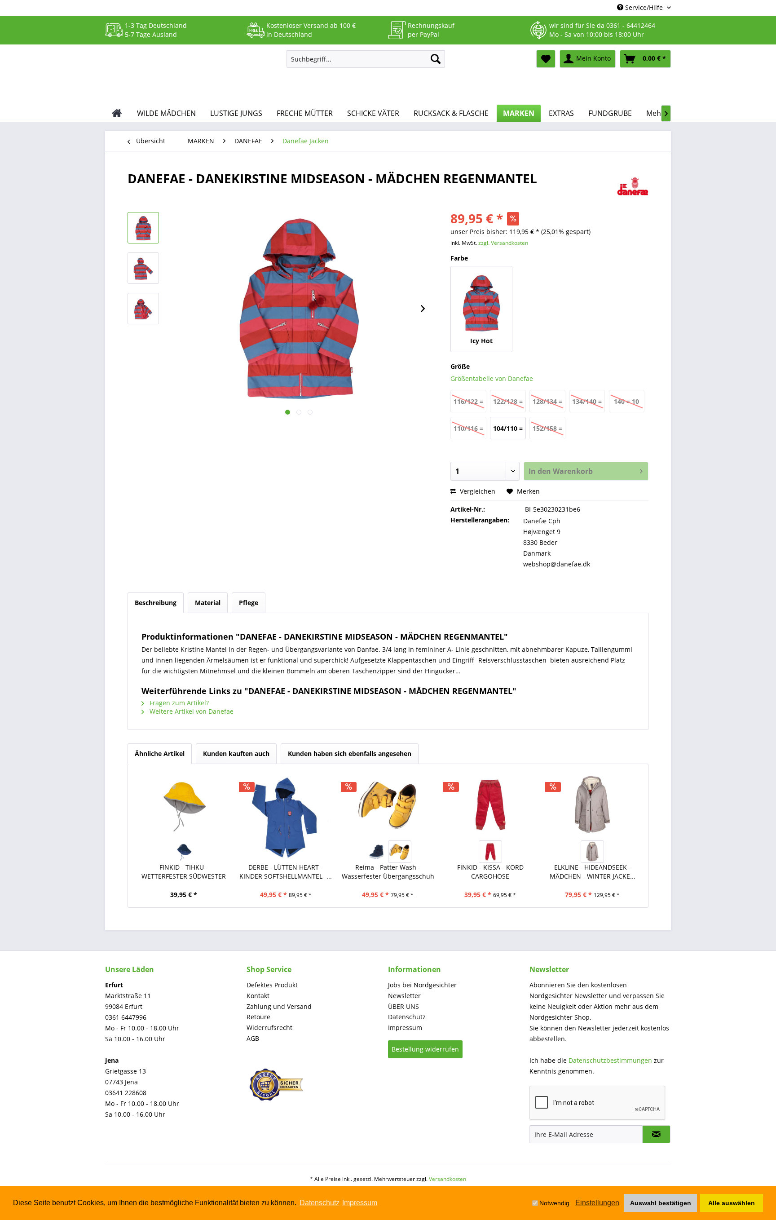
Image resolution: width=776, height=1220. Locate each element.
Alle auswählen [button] (731, 1203)
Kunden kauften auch (236, 753)
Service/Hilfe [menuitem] (644, 7)
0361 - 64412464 (630, 25)
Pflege (248, 602)
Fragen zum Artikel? (178, 702)
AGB (253, 1038)
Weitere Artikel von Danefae (191, 711)
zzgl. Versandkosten (503, 243)
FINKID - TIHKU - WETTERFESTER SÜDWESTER (183, 871)
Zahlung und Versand (279, 1006)
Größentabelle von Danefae (491, 378)
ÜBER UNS (403, 1006)
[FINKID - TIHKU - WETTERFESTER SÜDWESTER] (183, 804)
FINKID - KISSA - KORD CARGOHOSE (490, 871)
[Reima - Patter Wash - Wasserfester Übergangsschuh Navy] (376, 851)
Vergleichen (476, 491)
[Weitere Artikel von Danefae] (632, 187)
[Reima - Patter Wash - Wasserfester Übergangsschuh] (388, 804)
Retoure (258, 1016)
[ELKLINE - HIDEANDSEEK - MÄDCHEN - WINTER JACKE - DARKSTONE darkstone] (592, 851)
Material (207, 602)
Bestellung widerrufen (425, 1049)
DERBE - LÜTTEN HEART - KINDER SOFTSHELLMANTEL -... (285, 871)
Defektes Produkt (272, 985)
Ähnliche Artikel (160, 753)
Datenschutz (407, 1016)
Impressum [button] (359, 1203)
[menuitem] (366, 59)
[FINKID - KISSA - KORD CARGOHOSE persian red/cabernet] (490, 851)
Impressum (405, 1027)
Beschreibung (155, 602)
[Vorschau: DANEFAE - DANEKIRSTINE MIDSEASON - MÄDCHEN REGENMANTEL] (143, 227)
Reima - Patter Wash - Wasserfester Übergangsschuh (388, 871)
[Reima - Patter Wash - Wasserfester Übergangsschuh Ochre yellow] (399, 851)
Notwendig (554, 1203)
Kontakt (258, 995)
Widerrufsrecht (269, 1027)
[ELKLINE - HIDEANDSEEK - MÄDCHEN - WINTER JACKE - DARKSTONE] (592, 804)
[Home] (117, 113)
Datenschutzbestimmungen (610, 1060)
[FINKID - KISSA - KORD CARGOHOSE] (490, 804)
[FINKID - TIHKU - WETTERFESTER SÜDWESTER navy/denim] (183, 851)
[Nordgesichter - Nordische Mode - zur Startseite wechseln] (192, 75)
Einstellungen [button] (597, 1203)
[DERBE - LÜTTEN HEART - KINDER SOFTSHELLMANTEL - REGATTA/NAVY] (286, 815)
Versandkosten (447, 1179)
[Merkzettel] (546, 59)
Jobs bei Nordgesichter (422, 985)
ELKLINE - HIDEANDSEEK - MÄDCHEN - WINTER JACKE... (592, 871)
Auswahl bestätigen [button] (660, 1203)
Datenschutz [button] (320, 1203)
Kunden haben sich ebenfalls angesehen (349, 753)
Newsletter (404, 995)
